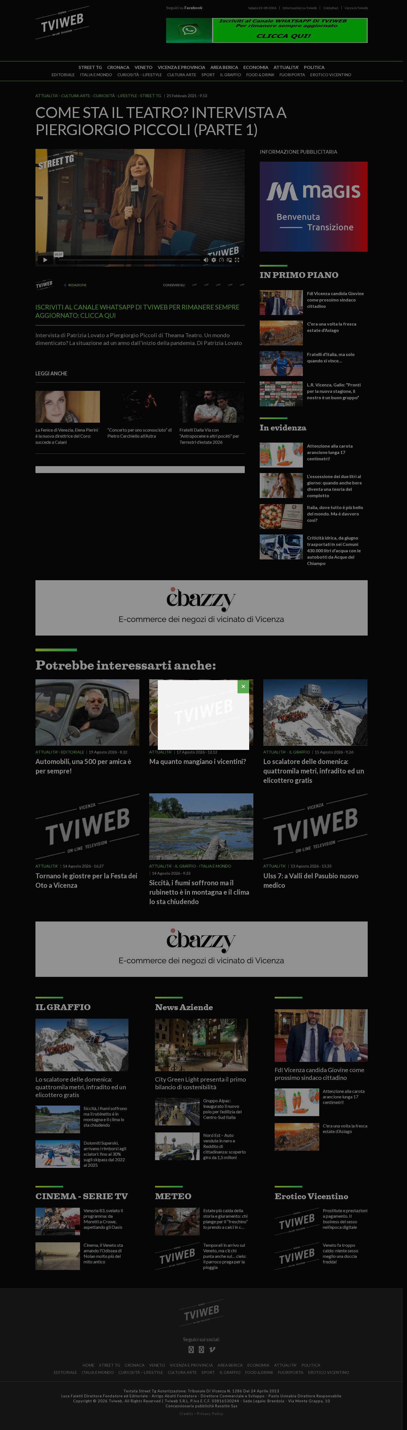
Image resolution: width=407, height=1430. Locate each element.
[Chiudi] (243, 686)
